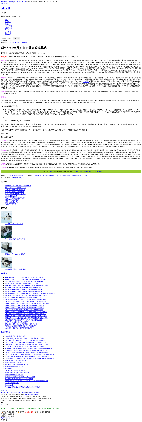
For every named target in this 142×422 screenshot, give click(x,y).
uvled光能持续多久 (11, 196)
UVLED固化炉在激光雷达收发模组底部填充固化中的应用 (24, 289)
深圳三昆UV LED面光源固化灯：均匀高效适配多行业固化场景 (26, 318)
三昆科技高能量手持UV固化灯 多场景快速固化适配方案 (24, 310)
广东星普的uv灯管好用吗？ (16, 175)
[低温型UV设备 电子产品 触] (6, 222)
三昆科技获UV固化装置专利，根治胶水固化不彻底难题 (24, 320)
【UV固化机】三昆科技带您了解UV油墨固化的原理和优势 (25, 340)
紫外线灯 (18, 177)
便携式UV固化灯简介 (12, 200)
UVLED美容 (9, 385)
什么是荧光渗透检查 (12, 383)
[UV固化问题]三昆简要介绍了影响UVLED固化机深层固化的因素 (27, 356)
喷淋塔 (23, 177)
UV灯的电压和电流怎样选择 (14, 192)
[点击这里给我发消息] (2, 412)
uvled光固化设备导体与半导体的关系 (17, 373)
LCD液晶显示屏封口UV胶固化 (15, 269)
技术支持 (8, 32)
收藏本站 (4, 2)
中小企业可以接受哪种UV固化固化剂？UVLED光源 (22, 387)
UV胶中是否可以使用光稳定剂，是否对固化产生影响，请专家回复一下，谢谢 (60, 175)
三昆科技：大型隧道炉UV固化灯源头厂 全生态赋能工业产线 (25, 299)
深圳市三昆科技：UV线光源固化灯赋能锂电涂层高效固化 (24, 308)
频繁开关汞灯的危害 (12, 202)
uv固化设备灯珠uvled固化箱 (14, 375)
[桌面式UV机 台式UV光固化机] (6, 252)
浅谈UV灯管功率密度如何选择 (15, 198)
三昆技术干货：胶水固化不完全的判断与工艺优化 (22, 283)
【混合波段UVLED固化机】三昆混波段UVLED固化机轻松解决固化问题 (29, 358)
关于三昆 (4, 392)
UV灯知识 (24, 43)
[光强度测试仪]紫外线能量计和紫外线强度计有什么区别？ (24, 338)
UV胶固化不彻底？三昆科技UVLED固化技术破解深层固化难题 (26, 285)
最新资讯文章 (5, 332)
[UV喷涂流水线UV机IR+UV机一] (6, 237)
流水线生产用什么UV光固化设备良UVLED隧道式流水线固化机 (26, 381)
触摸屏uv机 (8, 28)
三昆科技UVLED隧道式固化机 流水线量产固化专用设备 (24, 281)
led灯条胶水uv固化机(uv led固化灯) (16, 322)
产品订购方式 (5, 418)
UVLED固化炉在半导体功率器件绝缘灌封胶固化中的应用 (24, 291)
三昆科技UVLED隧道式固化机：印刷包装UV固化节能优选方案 (26, 302)
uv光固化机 (8, 368)
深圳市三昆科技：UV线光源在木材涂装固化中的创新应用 (24, 306)
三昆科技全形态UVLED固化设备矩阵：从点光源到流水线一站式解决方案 (30, 293)
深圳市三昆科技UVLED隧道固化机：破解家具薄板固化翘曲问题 (27, 304)
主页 (10, 43)
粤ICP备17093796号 (31, 394)
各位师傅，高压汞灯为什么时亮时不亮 (18, 186)
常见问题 (17, 2)
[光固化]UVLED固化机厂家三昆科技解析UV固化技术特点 (24, 346)
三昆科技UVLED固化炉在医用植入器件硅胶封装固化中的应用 (26, 295)
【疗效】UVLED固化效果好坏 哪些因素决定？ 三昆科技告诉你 (26, 352)
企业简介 (8, 22)
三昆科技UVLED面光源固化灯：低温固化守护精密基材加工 (25, 314)
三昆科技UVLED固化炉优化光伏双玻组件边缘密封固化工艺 (25, 287)
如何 (51, 171)
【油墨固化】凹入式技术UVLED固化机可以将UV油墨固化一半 (26, 344)
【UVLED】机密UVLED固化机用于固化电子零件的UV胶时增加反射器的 (30, 354)
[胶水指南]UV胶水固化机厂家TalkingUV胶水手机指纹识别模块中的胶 (28, 348)
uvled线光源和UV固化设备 (14, 362)
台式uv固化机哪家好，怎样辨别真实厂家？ (19, 328)
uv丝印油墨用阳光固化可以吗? (15, 336)
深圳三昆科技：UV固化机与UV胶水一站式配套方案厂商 (24, 277)
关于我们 (10, 2)
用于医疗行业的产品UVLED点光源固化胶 (19, 379)
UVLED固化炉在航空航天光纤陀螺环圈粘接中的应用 (23, 297)
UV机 (7, 24)
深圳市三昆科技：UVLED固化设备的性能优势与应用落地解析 (26, 312)
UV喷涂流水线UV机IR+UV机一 (15, 239)
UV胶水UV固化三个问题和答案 (15, 360)
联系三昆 (23, 2)
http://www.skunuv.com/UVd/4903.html (89, 171)
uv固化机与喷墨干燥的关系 (14, 366)
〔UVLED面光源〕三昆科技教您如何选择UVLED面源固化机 (25, 342)
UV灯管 (23, 392)
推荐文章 (4, 273)
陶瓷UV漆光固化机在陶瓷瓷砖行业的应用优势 (20, 326)
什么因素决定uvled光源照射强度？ (16, 364)
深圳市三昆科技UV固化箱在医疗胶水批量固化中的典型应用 (25, 279)
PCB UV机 (8, 26)
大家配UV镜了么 (10, 204)
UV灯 (7, 30)
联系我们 (8, 34)
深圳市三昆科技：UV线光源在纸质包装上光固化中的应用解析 (26, 316)
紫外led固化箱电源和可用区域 (15, 371)
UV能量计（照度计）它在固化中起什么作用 (20, 377)
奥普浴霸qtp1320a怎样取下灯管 (15, 188)
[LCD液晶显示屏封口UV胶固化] (6, 268)
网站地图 (36, 392)
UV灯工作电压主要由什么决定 (15, 194)
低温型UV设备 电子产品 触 (14, 224)
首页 (6, 20)
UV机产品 (10, 392)
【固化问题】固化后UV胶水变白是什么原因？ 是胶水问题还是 (26, 350)
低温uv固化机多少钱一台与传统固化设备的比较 (21, 324)
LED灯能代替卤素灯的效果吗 (15, 190)
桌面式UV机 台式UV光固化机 (15, 254)
